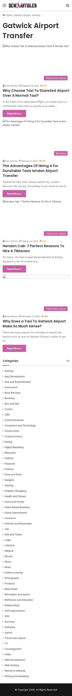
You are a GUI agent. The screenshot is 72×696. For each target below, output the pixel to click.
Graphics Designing (15, 490)
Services (10, 621)
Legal (8, 539)
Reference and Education (19, 599)
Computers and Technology (20, 425)
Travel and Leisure (15, 638)
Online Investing (14, 572)
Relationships (12, 605)
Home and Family (14, 501)
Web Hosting (12, 665)
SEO (7, 616)
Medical (9, 550)
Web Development (15, 659)
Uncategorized (13, 648)
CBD (7, 414)
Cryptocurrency (14, 436)
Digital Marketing (14, 447)
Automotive (11, 387)
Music (8, 561)
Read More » (14, 113)
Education (10, 452)
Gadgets (9, 480)
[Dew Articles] (23, 5)
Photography (12, 578)
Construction (12, 430)
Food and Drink (13, 474)
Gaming (9, 485)
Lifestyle (9, 545)
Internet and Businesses (18, 523)
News (8, 567)
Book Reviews (12, 392)
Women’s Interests (15, 670)
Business (10, 398)
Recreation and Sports (17, 594)
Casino (8, 409)
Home (8, 15)
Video (8, 654)
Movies (9, 556)
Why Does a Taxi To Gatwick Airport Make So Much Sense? (34, 324)
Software (10, 627)
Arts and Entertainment (18, 381)
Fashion (9, 458)
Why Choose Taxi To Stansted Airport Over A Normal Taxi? (36, 93)
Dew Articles (11, 85)
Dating (8, 441)
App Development (15, 376)
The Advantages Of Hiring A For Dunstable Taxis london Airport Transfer (30, 170)
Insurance (10, 518)
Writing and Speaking (16, 676)
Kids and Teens (13, 534)
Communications (14, 420)
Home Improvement (16, 512)
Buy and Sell (12, 403)
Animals (9, 371)
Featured (10, 463)
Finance (9, 469)
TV (6, 643)
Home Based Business (17, 507)
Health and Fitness (15, 496)
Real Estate (11, 589)
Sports (8, 632)
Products (10, 583)
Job (7, 529)
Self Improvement (15, 610)
